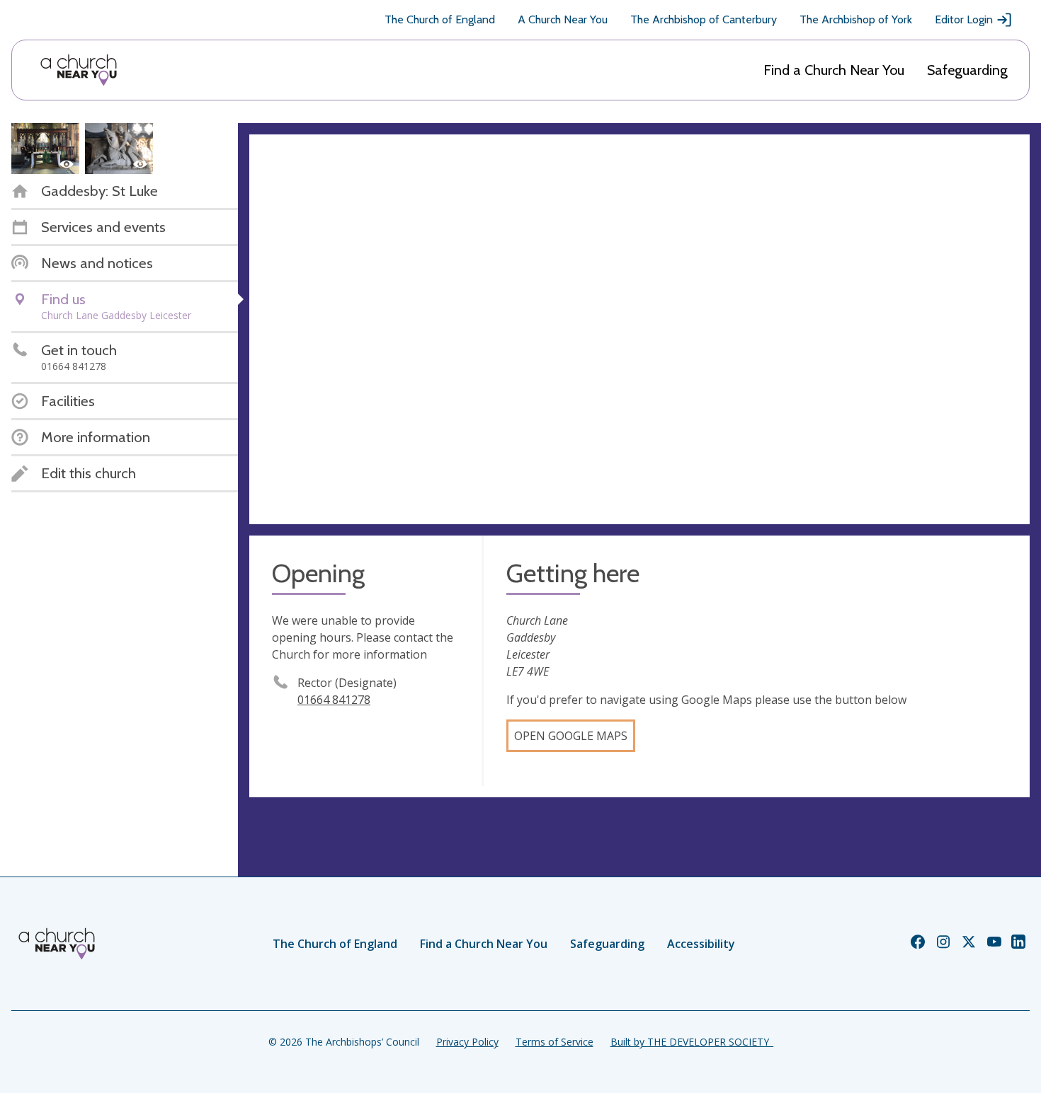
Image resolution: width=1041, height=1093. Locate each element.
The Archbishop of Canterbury (703, 19)
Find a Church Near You (833, 70)
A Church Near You (563, 19)
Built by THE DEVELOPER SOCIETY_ (691, 1041)
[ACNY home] (78, 70)
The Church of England (440, 19)
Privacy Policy (467, 1041)
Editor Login (964, 19)
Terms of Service (554, 1041)
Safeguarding (967, 70)
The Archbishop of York (856, 19)
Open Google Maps (570, 736)
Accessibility (701, 944)
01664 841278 (333, 699)
